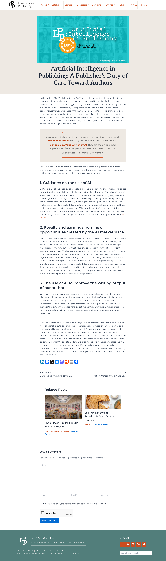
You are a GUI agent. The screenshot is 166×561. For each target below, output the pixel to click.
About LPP (65, 431)
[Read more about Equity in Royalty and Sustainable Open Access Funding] (103, 401)
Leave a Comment (52, 431)
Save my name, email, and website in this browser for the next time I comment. (74, 504)
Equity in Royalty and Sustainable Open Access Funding (99, 416)
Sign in (144, 5)
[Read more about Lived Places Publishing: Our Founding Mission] (63, 407)
